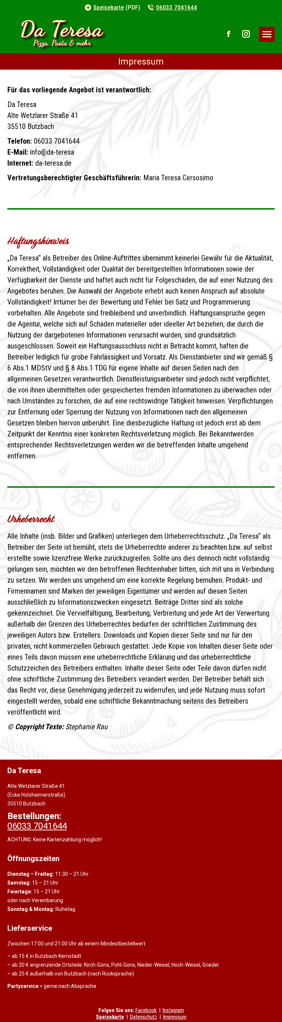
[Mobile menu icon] (267, 34)
